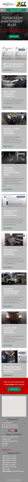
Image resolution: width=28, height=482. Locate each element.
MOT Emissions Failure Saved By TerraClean (14, 65)
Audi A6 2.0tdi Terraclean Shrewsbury (10, 330)
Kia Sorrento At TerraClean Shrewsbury (10, 252)
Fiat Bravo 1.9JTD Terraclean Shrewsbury (11, 131)
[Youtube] (13, 431)
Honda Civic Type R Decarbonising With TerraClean (12, 369)
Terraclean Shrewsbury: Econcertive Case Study (11, 171)
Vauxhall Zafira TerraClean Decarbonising (10, 213)
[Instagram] (16, 431)
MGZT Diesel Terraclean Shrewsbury (9, 94)
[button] (2, 10)
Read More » (8, 70)
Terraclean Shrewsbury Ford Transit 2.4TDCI (11, 291)
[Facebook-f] (9, 431)
